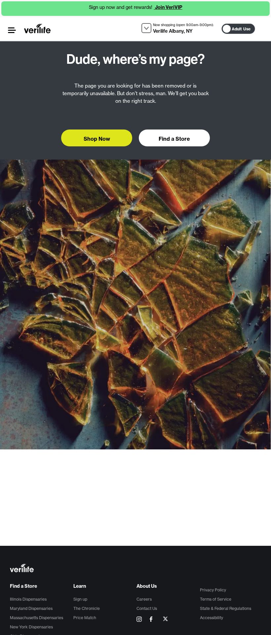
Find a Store (23, 586)
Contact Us (146, 608)
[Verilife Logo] (136, 569)
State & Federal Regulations (225, 608)
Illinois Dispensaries (28, 599)
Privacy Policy (213, 589)
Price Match (84, 617)
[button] (12, 30)
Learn (79, 586)
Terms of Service (215, 599)
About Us (146, 586)
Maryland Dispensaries (31, 608)
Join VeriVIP (168, 7)
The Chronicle (86, 608)
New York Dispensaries (31, 626)
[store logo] (37, 28)
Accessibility (211, 617)
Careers (144, 599)
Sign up (80, 599)
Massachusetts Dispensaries (36, 617)
